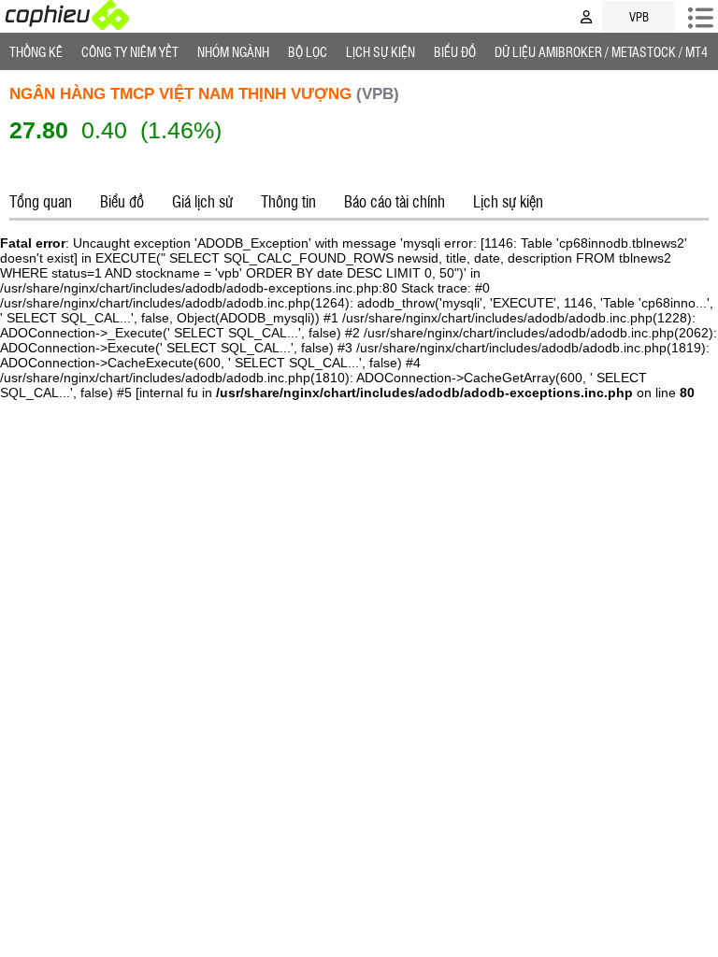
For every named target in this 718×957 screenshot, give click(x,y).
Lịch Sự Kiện (380, 51)
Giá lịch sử (202, 201)
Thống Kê (36, 51)
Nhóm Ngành (233, 51)
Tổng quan (40, 201)
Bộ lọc (307, 51)
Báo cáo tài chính (394, 201)
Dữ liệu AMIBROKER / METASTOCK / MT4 (601, 51)
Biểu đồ (455, 51)
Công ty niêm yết (130, 51)
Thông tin (288, 201)
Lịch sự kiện (508, 201)
